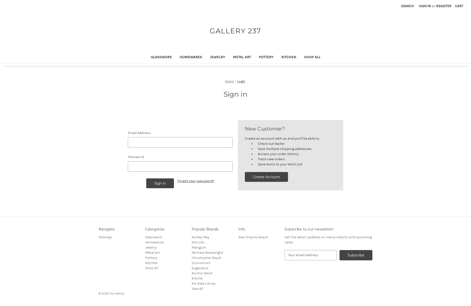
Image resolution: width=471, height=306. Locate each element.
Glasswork (161, 57)
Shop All (312, 57)
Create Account (266, 177)
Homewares (191, 57)
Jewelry (217, 57)
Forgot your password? (195, 181)
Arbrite (197, 278)
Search (407, 6)
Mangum (199, 247)
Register (443, 6)
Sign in (425, 6)
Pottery (266, 57)
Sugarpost (200, 268)
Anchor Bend (202, 273)
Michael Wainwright (207, 253)
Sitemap (105, 237)
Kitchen (288, 57)
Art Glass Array (204, 283)
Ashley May (200, 237)
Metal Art (242, 57)
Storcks (198, 242)
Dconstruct (201, 263)
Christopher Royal (206, 258)
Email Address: (139, 133)
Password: (136, 157)
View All (197, 289)
